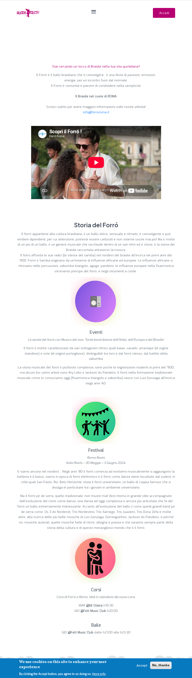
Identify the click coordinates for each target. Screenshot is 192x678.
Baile (96, 625)
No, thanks (161, 665)
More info (99, 674)
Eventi (96, 332)
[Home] (28, 12)
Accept (142, 665)
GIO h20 (93, 611)
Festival (96, 450)
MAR (91, 605)
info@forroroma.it (96, 112)
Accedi (164, 13)
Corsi (96, 590)
